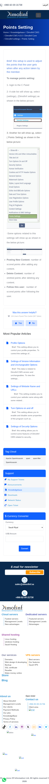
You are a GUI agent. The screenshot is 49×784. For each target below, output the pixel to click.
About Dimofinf (9, 701)
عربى (45, 4)
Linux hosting (10, 639)
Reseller (8, 670)
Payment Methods (11, 710)
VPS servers (33, 655)
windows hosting (12, 642)
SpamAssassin (11, 462)
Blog (5, 680)
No (33, 323)
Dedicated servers (36, 614)
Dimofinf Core (30, 35)
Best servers (34, 659)
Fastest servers (11, 619)
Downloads (12, 495)
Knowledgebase (18, 32)
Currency (9, 522)
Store (5, 675)
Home (6, 32)
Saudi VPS (33, 665)
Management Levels (13, 621)
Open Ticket (12, 505)
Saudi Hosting (11, 644)
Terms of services (10, 722)
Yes (20, 323)
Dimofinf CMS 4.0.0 (14, 35)
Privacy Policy (9, 719)
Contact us (32, 699)
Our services (9, 655)
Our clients (8, 707)
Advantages (34, 624)
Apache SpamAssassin (14, 458)
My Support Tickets (15, 479)
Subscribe (34, 572)
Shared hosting (10, 634)
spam (28, 458)
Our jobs (7, 713)
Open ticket (30, 696)
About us (5, 696)
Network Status (14, 500)
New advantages (12, 624)
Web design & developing (16, 662)
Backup (8, 665)
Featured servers (36, 619)
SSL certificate (11, 667)
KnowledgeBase (10, 716)
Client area (33, 707)
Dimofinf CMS (33, 32)
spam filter (37, 458)
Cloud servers (10, 614)
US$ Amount (11, 534)
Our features (34, 662)
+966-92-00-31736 (37, 704)
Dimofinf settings (12, 39)
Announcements (14, 485)
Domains (9, 659)
